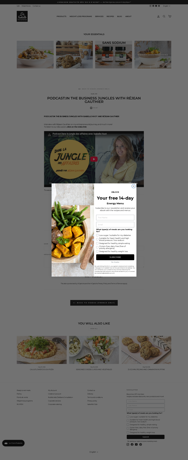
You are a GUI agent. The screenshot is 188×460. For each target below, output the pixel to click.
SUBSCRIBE (115, 257)
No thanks (115, 262)
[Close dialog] (134, 186)
